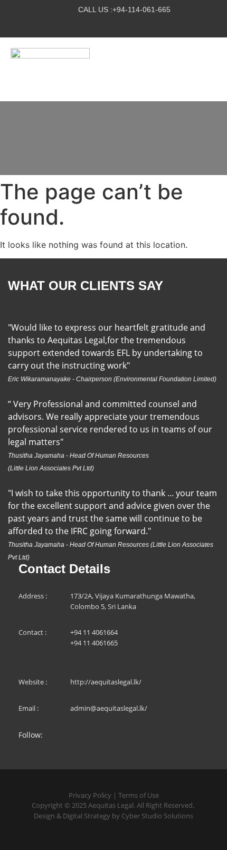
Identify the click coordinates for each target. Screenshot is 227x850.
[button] (210, 69)
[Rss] (135, 25)
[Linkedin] (113, 25)
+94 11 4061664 (94, 632)
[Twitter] (91, 25)
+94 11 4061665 (94, 643)
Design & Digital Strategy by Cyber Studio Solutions (113, 815)
